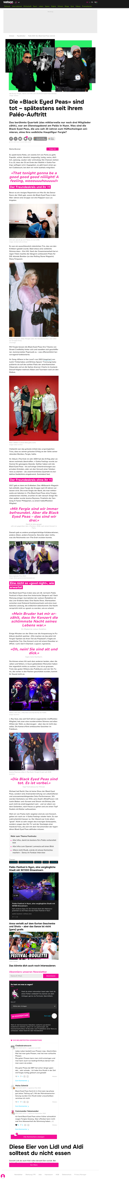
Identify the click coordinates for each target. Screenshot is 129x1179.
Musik (45, 862)
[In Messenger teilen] (15, 139)
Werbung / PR (30, 1175)
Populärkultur (21, 36)
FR (92, 2)
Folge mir (52, 149)
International (17, 6)
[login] (3, 1176)
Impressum (49, 1175)
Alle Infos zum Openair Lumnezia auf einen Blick (33, 846)
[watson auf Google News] (51, 139)
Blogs (67, 6)
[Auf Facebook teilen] (11, 139)
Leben (41, 6)
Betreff (13, 1002)
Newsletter (18, 1175)
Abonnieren (50, 976)
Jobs (40, 1175)
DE (87, 2)
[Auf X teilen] (15, 916)
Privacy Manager (80, 1175)
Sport (35, 6)
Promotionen (87, 6)
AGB (57, 1175)
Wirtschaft (27, 6)
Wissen (60, 6)
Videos (78, 6)
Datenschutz (66, 1175)
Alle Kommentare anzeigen (33, 1137)
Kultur (38, 862)
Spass (47, 6)
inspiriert (48, 359)
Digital (53, 6)
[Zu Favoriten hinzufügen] (30, 139)
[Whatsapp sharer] (17, 917)
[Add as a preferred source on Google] (40, 139)
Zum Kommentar (21, 1081)
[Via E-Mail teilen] (20, 139)
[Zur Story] (50, 1155)
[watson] (8, 2)
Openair (53, 862)
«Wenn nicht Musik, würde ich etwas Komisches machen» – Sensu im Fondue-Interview (33, 851)
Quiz (72, 6)
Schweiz (7, 6)
